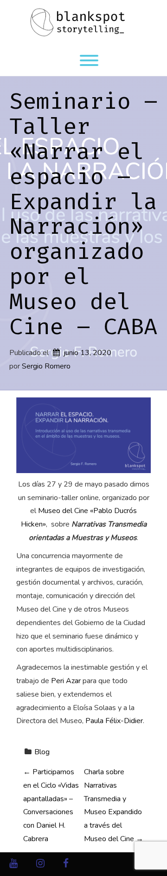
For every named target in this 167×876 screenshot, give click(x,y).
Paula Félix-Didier (114, 721)
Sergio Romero (46, 366)
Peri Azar (66, 681)
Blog (42, 752)
